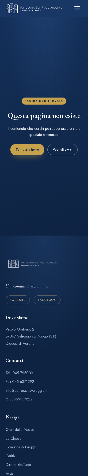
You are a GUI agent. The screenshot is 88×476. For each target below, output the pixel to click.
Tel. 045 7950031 (20, 373)
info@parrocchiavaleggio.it (26, 390)
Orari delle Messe (20, 429)
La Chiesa (13, 438)
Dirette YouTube (18, 464)
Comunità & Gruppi (21, 447)
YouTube (18, 300)
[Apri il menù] (77, 8)
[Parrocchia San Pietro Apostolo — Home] (34, 8)
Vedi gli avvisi (62, 149)
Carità (10, 456)
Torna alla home (27, 149)
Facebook (47, 300)
